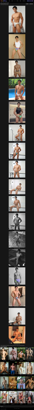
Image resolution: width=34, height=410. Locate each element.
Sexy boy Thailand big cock (21, 389)
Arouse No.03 (12, 389)
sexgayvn (19, 408)
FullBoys (2, 2)
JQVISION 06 (21, 360)
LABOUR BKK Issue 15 (12, 360)
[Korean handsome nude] (17, 19)
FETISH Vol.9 (4, 360)
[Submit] (32, 1)
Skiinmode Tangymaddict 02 (4, 389)
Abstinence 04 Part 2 (29, 389)
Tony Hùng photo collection (30, 360)
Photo (3, 2)
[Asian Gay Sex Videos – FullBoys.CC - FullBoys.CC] (3, 0)
